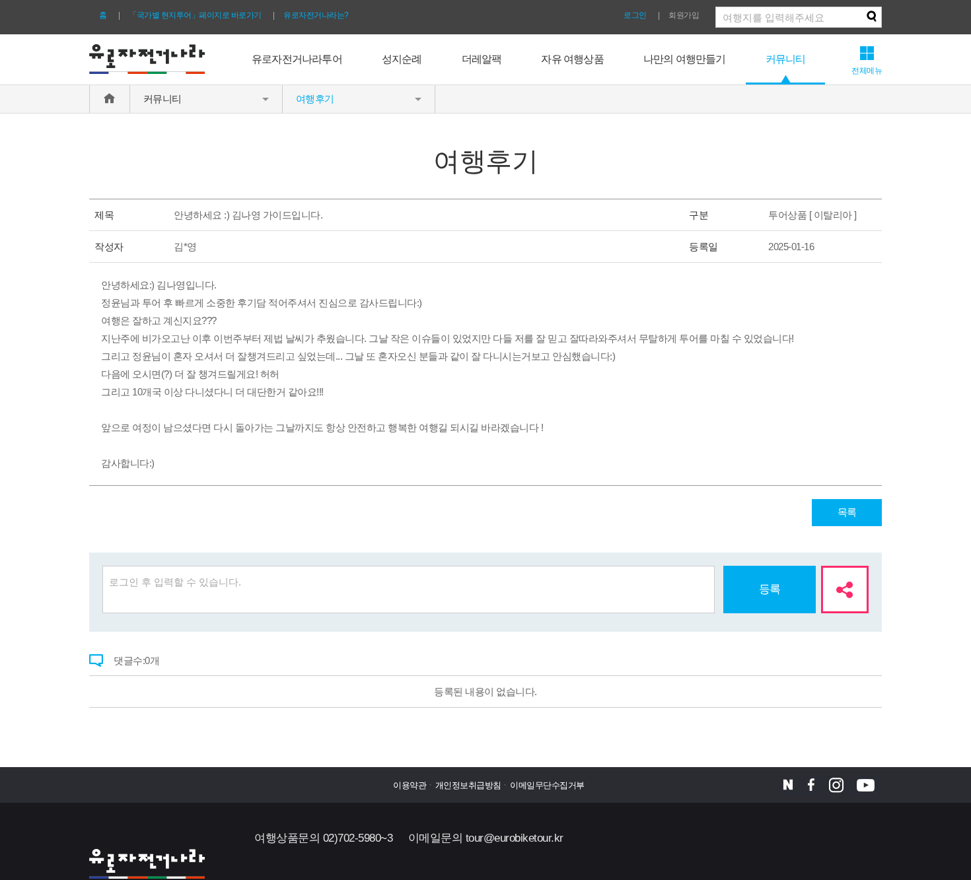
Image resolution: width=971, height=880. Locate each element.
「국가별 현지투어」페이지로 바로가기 (195, 15)
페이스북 (811, 784)
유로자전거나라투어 (297, 59)
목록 (847, 512)
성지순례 (402, 59)
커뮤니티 (786, 59)
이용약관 (409, 785)
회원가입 (683, 15)
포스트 (788, 784)
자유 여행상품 (572, 59)
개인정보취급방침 (468, 785)
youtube (865, 784)
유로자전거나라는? (316, 15)
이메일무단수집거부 (547, 785)
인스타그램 (836, 784)
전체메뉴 (866, 70)
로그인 (635, 15)
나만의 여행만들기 (684, 59)
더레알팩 (482, 59)
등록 (770, 589)
